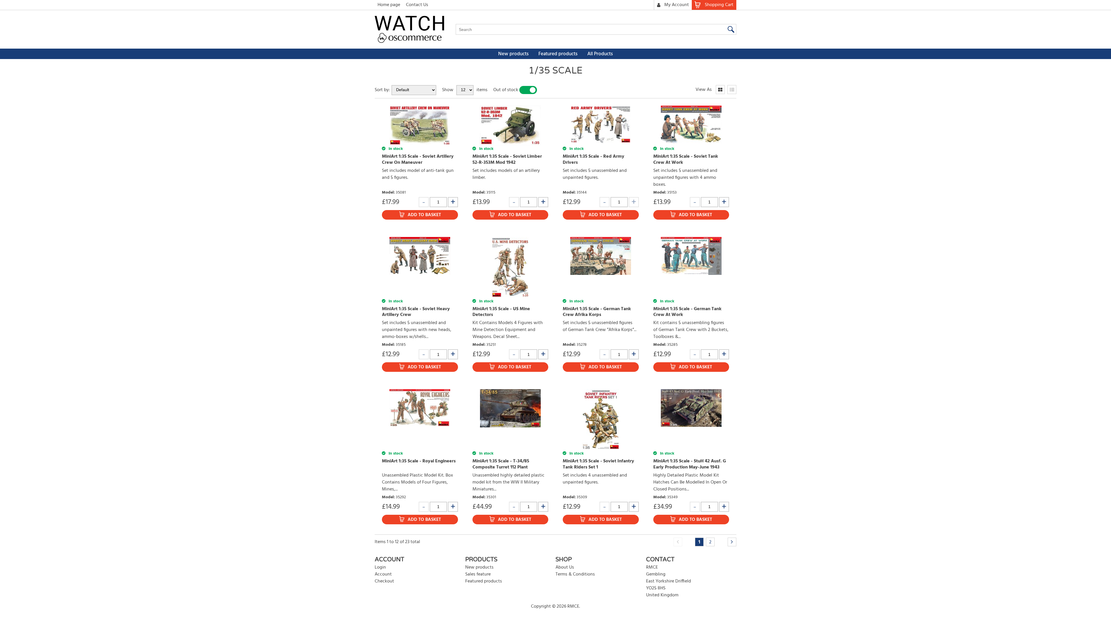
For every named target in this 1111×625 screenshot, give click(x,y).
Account (383, 574)
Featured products (557, 54)
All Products (600, 54)
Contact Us (417, 5)
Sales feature (478, 574)
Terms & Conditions (575, 574)
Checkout (384, 581)
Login (380, 567)
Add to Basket (424, 215)
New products (513, 54)
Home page (389, 5)
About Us (565, 567)
